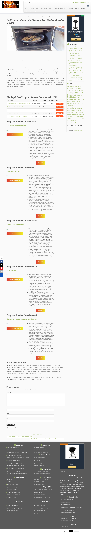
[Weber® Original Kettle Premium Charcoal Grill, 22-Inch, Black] (72, 452)
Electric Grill (79, 99)
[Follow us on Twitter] (30, 3)
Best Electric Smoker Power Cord (39, 458)
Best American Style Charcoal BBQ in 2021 (14, 508)
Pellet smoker (74, 116)
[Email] (1, 271)
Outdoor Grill (69, 114)
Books (26, 8)
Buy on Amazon (76, 39)
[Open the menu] (88, 6)
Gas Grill (81, 103)
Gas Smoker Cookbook (14, 171)
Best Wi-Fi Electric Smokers (39, 481)
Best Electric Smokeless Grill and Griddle (67, 499)
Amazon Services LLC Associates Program (69, 482)
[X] (1, 265)
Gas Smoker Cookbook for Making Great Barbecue (18, 106)
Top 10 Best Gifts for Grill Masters (12, 484)
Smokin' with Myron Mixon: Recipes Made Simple (17, 110)
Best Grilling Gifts (10, 481)
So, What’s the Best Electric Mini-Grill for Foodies (15, 468)
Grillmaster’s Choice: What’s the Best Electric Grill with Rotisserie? (18, 462)
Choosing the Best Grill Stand (39, 463)
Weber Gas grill (71, 123)
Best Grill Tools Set (37, 460)
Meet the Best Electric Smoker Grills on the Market (42, 479)
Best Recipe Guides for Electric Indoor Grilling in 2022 (47, 439)
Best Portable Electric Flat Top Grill (40, 449)
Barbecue (70, 86)
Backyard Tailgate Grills (38, 492)
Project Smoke (11, 270)
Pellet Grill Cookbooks (76, 114)
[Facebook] (1, 261)
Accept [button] (71, 531)
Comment (9, 392)
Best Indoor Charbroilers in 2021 (39, 505)
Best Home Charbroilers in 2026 (39, 507)
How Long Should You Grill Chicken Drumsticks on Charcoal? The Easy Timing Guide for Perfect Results (76, 71)
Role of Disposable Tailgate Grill (39, 494)
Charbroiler (80, 93)
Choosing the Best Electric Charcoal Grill (14, 450)
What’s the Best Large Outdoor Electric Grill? (14, 460)
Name (8, 408)
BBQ (76, 86)
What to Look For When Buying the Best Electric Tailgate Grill (44, 495)
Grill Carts (82, 106)
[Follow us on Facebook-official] (28, 3)
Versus (73, 121)
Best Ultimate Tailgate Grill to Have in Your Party (42, 497)
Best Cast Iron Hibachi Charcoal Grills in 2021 (14, 503)
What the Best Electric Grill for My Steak (14, 455)
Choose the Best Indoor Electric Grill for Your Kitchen (16, 470)
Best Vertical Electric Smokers (39, 484)
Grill (75, 105)
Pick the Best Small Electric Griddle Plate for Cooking (70, 510)
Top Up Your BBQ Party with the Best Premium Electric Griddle (71, 507)
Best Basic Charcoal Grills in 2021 (12, 507)
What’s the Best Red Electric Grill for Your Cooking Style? (17, 466)
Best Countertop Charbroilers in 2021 (40, 503)
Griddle (70, 106)
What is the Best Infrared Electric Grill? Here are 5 (15, 465)
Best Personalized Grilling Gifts (12, 487)
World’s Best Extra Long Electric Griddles (68, 512)
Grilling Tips (70, 112)
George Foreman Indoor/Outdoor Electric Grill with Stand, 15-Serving (75, 32)
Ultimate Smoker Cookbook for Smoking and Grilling (18, 103)
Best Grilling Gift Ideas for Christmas (13, 499)
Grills (70, 8)
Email (8, 413)
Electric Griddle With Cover (65, 502)
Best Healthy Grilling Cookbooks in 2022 (20, 436)
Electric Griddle (73, 97)
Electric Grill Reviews (71, 101)
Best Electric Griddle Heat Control (39, 457)
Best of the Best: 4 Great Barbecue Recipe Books (42, 473)
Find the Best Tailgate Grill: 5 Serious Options (41, 499)
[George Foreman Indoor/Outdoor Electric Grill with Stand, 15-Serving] (75, 23)
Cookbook (79, 95)
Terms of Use (63, 471)
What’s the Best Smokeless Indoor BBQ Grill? (68, 518)
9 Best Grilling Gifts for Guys (12, 489)
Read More (76, 531)
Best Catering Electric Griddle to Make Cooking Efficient (70, 509)
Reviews (80, 116)
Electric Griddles (80, 8)
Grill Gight (69, 108)
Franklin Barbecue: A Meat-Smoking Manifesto (17, 116)
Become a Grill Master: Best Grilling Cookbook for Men (43, 471)
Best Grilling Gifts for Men (11, 497)
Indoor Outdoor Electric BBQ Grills (13, 447)
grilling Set (80, 110)
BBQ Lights (78, 88)
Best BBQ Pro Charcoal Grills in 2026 (13, 505)
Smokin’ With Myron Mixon (15, 225)
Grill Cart (78, 106)
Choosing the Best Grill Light (39, 465)
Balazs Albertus (77, 130)
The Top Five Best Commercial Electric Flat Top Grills (43, 450)
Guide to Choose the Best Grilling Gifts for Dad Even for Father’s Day (18, 495)
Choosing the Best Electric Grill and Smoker (14, 449)
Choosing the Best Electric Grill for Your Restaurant (16, 471)
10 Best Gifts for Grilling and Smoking (13, 494)
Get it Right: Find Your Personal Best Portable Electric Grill (17, 473)
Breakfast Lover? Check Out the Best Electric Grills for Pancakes (18, 457)
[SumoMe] (1, 275)
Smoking (75, 118)
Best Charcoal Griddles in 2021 (12, 510)
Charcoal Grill (71, 95)
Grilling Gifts (34, 8)
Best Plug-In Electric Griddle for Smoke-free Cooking (70, 501)
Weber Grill (79, 123)
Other (36, 11)
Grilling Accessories (59, 8)
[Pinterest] (1, 268)
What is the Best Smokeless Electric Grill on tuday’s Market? (17, 452)
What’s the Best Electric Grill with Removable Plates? (16, 458)
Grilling (75, 108)
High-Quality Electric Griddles (66, 504)
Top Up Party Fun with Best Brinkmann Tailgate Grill (43, 489)
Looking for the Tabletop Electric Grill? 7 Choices (15, 463)
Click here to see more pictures (14, 134)
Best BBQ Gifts (9, 479)
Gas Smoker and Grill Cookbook (16, 126)
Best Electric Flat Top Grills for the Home (41, 452)
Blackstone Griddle (46, 8)
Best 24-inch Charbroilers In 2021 (39, 510)
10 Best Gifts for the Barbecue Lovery (13, 492)
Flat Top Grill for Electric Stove (39, 447)
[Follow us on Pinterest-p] (26, 3)
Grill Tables (80, 112)
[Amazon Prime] (76, 34)
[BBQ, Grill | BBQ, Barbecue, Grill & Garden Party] (10, 4)
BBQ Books (80, 86)
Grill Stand (75, 112)
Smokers (28, 11)
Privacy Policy (63, 473)
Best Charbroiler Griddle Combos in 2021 (41, 508)
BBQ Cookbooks (71, 88)
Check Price (40, 162)
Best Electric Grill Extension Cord (39, 462)
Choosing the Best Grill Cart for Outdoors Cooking (42, 466)
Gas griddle (75, 103)
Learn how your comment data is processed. (41, 428)
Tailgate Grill (80, 118)
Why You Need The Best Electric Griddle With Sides (69, 505)
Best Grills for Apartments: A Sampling (67, 520)
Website (8, 418)
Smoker (69, 119)
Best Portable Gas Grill (64, 526)
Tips (68, 120)
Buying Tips (72, 93)
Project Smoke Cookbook (12, 113)
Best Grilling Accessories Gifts (12, 486)
